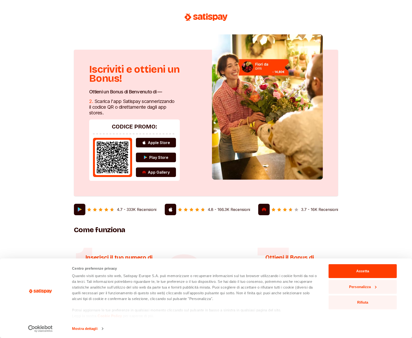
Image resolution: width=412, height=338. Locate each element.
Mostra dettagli (85, 329)
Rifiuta (362, 302)
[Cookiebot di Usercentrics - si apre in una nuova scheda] (40, 328)
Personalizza (360, 287)
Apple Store (159, 142)
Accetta (362, 271)
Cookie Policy (110, 316)
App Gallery (159, 172)
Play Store (158, 157)
